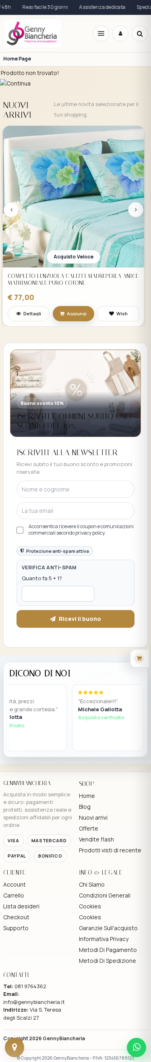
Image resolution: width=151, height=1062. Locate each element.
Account (14, 884)
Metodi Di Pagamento (108, 950)
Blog (85, 806)
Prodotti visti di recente (110, 850)
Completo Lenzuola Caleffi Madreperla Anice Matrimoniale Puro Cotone (73, 280)
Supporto (16, 928)
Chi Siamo (92, 884)
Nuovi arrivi (93, 817)
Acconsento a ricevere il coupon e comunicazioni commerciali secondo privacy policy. (81, 529)
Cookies (90, 906)
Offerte (88, 828)
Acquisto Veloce (74, 256)
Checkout (16, 917)
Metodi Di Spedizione (107, 960)
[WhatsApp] (136, 1047)
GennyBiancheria (64, 1038)
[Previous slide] (11, 209)
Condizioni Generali (104, 895)
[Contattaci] (14, 1047)
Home (87, 796)
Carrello (13, 895)
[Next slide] (135, 209)
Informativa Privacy (103, 939)
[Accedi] (120, 33)
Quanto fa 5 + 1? (42, 578)
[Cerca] (140, 33)
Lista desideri (21, 906)
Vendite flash (96, 839)
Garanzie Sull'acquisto (108, 928)
